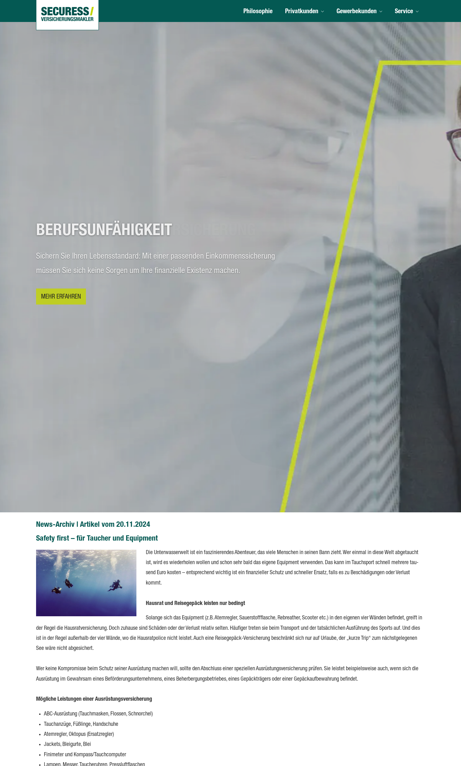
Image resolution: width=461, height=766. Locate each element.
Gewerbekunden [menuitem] (356, 12)
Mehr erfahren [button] (61, 297)
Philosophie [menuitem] (258, 12)
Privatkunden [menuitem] (301, 12)
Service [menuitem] (404, 12)
